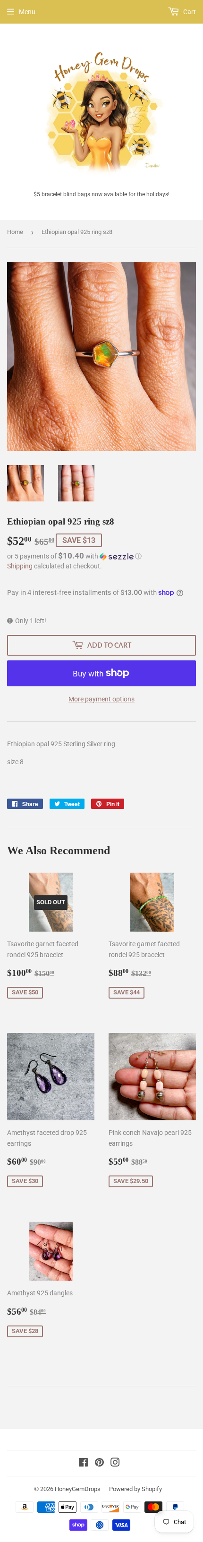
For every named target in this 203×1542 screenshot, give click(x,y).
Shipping (20, 566)
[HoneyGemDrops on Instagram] (115, 1463)
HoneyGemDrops (78, 1488)
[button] (101, 556)
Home (15, 231)
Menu (27, 12)
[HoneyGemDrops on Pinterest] (99, 1463)
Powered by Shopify (135, 1488)
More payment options (101, 699)
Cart (189, 12)
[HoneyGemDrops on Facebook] (83, 1463)
